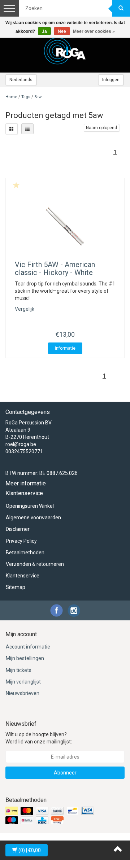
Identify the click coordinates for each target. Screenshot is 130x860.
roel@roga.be (20, 444)
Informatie (65, 348)
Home (11, 97)
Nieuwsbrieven (22, 693)
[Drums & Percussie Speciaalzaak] (65, 51)
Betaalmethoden (25, 552)
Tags (25, 97)
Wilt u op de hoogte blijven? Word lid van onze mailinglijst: (38, 738)
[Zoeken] (121, 8)
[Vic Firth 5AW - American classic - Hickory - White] (65, 226)
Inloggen (111, 79)
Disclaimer (18, 529)
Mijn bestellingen (25, 658)
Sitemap (15, 587)
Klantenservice (22, 576)
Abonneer (65, 773)
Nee (62, 31)
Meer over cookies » (94, 31)
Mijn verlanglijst (23, 682)
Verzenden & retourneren (35, 564)
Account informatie (28, 647)
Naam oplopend (101, 127)
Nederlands (20, 79)
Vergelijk (24, 309)
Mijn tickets (18, 670)
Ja (44, 31)
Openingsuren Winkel (30, 506)
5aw (38, 97)
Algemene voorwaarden (33, 517)
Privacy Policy (21, 541)
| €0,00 (29, 850)
